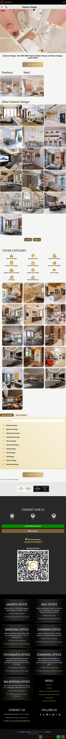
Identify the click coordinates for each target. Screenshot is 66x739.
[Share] (54, 737)
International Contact (33, 526)
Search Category (21, 415)
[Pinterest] (53, 715)
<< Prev (28, 240)
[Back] (2, 7)
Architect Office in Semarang (49, 667)
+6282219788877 (33, 542)
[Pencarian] (45, 737)
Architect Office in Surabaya (49, 638)
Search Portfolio (6, 415)
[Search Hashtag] (6, 7)
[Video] (49, 737)
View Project (32, 64)
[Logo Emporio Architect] (6, 2)
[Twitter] (56, 715)
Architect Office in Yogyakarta (17, 667)
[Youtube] (47, 715)
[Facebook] (41, 715)
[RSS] (59, 715)
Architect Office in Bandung (17, 640)
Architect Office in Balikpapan (17, 691)
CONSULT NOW (33, 474)
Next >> (37, 240)
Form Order (33, 530)
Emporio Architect (25, 732)
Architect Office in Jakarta (16, 613)
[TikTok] (50, 715)
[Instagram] (44, 715)
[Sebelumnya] (40, 737)
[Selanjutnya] (63, 737)
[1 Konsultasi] (58, 737)
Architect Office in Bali (49, 615)
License (17, 479)
